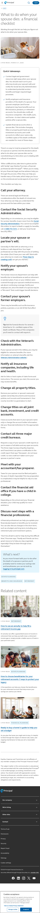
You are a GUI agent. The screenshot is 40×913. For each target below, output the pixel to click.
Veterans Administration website (13, 358)
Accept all (26, 909)
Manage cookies (12, 909)
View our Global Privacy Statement (13, 906)
